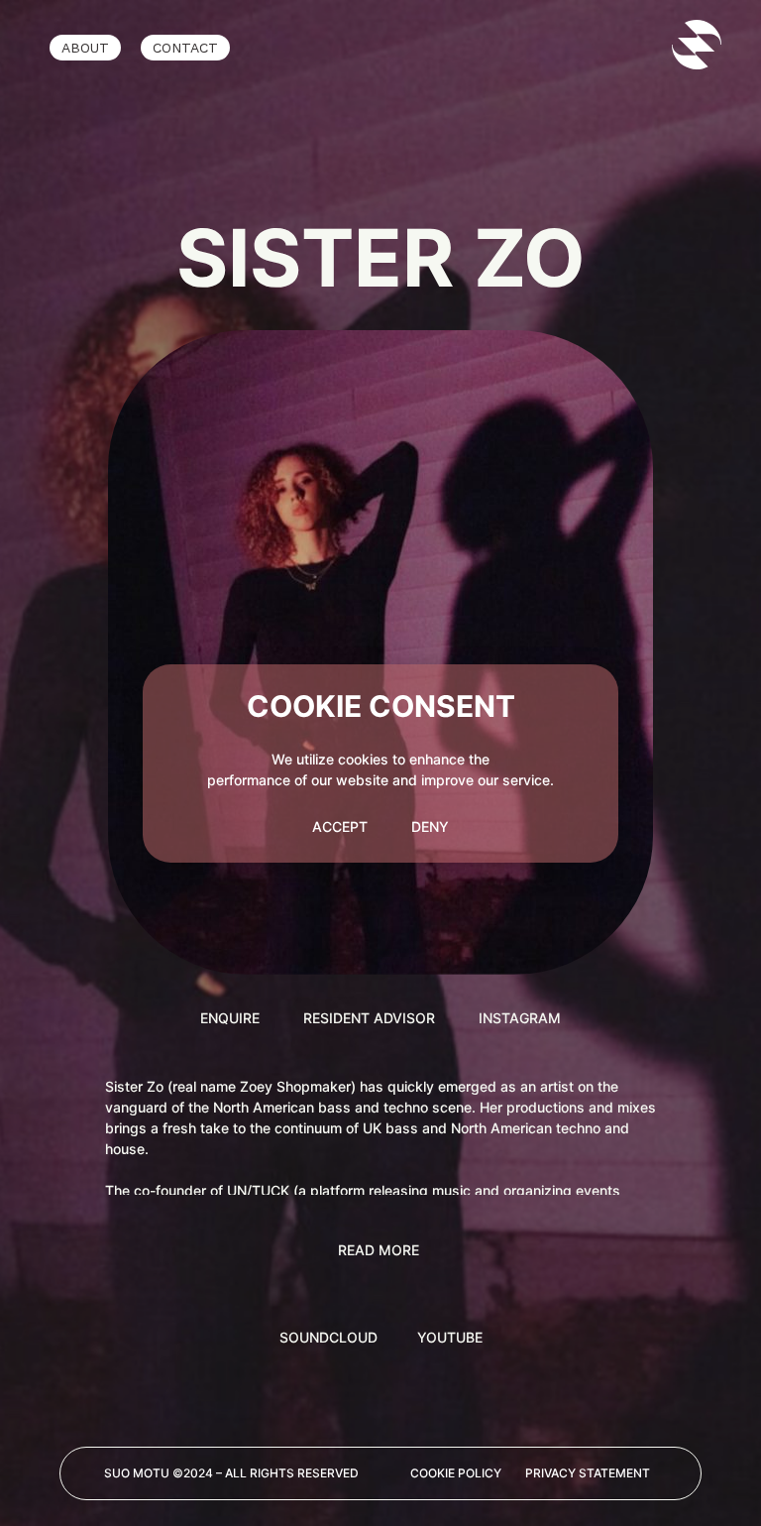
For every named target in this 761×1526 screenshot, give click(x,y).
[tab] (328, 1337)
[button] (381, 1250)
